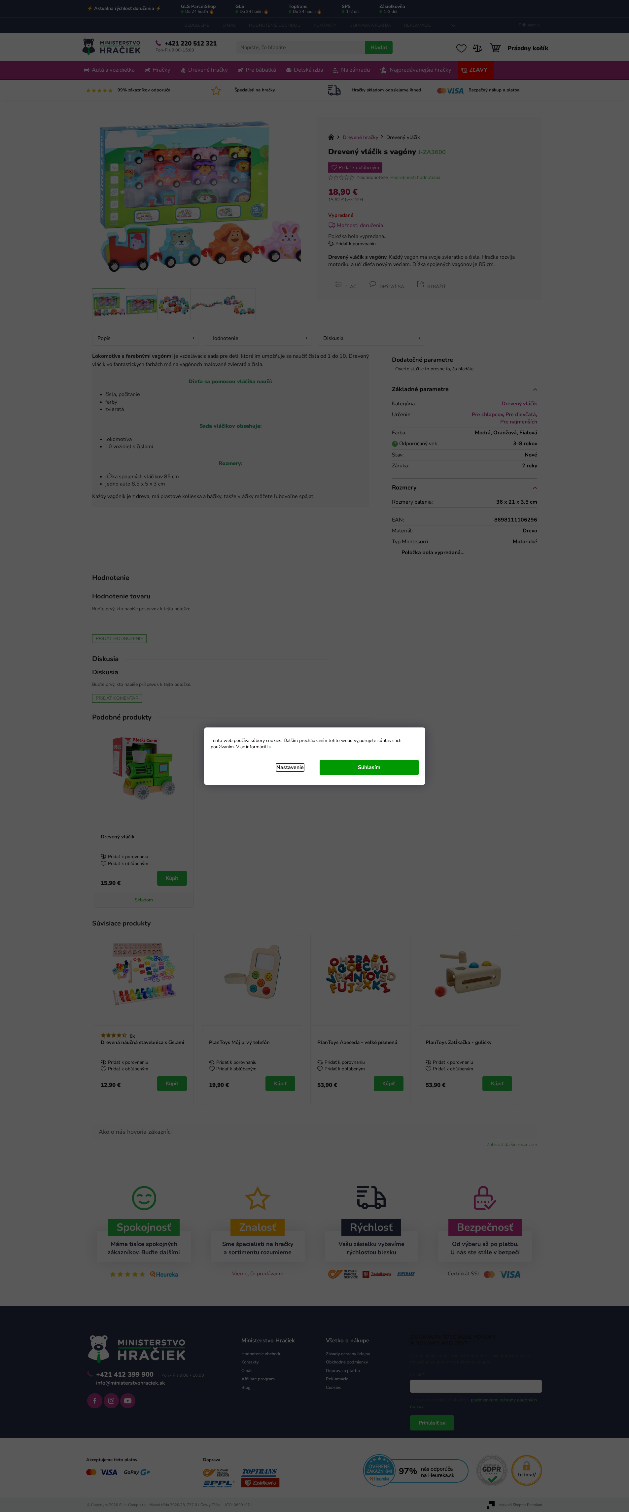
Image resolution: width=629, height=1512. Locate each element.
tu (269, 747)
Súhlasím (369, 767)
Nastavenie (290, 767)
